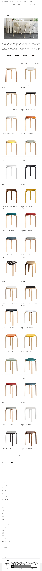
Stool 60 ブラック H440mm (25, 182)
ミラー (3, 515)
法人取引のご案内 (30, 1)
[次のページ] (28, 455)
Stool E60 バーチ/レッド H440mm (7, 400)
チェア (3, 508)
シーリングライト (5, 487)
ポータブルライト (5, 496)
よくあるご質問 (25, 1)
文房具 (3, 542)
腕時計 (3, 533)
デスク (3, 513)
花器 (3, 535)
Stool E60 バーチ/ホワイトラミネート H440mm (9, 303)
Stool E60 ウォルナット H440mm (26, 448)
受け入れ (20, 568)
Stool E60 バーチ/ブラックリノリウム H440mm (29, 303)
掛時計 (3, 530)
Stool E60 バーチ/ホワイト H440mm (27, 327)
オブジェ (3, 529)
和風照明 (3, 497)
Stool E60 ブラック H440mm (7, 448)
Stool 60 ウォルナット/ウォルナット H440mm (9, 206)
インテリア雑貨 (28, 4)
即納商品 (34, 4)
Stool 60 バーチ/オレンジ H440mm (27, 133)
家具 (22, 4)
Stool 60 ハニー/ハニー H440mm (26, 206)
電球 (3, 500)
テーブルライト (4, 490)
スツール (3, 507)
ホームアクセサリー (5, 538)
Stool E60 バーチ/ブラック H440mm (8, 327)
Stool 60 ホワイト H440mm (6, 182)
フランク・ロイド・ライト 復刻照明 (9, 4)
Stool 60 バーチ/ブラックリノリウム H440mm (9, 109)
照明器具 (18, 4)
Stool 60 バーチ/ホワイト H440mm (8, 133)
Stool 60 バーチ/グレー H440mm (26, 254)
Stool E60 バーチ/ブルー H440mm (26, 400)
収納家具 (3, 516)
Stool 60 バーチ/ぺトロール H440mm (8, 230)
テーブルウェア (4, 536)
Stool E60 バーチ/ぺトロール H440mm (27, 375)
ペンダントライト (5, 485)
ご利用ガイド (17, 1)
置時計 (3, 532)
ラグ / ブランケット (5, 539)
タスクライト (4, 494)
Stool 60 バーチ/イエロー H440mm (8, 157)
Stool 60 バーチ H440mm (6, 85)
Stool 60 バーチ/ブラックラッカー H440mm (28, 109)
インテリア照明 (4, 527)
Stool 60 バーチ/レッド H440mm (26, 230)
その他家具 (4, 521)
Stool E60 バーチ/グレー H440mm (7, 424)
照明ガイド (21, 1)
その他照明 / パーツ (5, 499)
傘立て (3, 519)
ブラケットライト (5, 493)
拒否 (32, 568)
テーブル (3, 510)
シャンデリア (4, 491)
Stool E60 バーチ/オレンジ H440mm (8, 351)
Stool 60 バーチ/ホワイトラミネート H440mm (28, 85)
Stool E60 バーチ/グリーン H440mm (8, 375)
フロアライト (4, 488)
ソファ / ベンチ (5, 511)
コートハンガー (4, 518)
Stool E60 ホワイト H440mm (26, 424)
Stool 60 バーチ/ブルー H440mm (7, 254)
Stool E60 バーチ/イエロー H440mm (27, 351)
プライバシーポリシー (10, 565)
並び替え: (22, 63)
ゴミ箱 (3, 544)
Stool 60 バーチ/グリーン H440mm (27, 157)
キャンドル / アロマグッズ (6, 541)
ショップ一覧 (13, 1)
